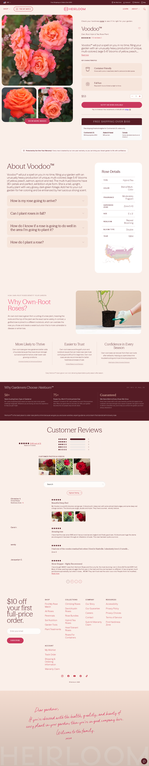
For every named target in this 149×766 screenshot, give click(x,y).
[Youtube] (74, 676)
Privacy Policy (112, 608)
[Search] (144, 9)
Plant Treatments (53, 629)
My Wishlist (50, 650)
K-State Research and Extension (74, 364)
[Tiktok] (86, 676)
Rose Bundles (72, 615)
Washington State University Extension (119, 362)
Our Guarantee (93, 608)
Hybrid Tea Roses (70, 621)
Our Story (90, 604)
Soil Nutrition (51, 620)
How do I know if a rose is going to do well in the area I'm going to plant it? (43, 228)
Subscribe (15, 640)
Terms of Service (114, 617)
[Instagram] (62, 676)
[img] (56, 500)
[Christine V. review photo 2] (68, 516)
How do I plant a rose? (27, 242)
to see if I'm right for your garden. (118, 21)
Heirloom (73, 682)
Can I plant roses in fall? (28, 213)
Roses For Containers (70, 636)
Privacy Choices (113, 613)
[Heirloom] (74, 9)
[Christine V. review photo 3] (80, 516)
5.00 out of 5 (35, 443)
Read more (85, 55)
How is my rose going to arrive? (33, 201)
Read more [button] (55, 573)
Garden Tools (51, 624)
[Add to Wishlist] (139, 28)
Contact (89, 617)
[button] (86, 38)
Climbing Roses (72, 604)
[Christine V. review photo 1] (57, 516)
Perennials (50, 615)
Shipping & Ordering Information (50, 662)
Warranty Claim (52, 669)
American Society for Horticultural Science (30, 361)
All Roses (49, 611)
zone (102, 21)
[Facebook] (68, 676)
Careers (89, 613)
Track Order (50, 654)
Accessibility (112, 604)
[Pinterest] (80, 676)
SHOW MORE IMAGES (37, 121)
